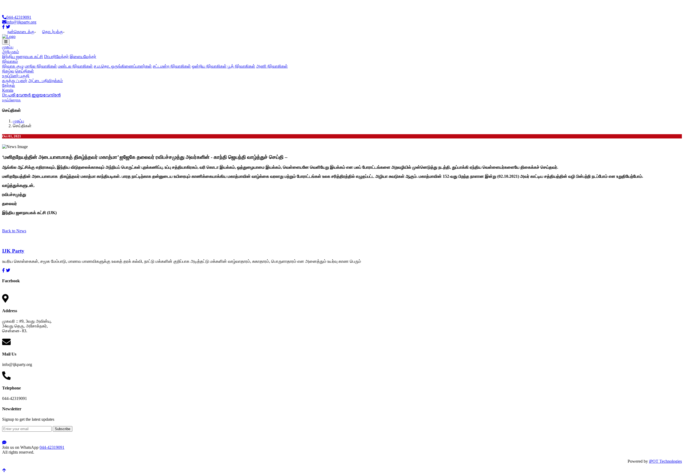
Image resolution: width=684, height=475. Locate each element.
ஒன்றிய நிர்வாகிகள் (209, 66)
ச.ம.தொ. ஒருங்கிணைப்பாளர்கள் (123, 66)
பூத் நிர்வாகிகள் (241, 66)
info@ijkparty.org (21, 22)
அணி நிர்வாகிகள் (272, 66)
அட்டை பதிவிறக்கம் (45, 80)
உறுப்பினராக (11, 100)
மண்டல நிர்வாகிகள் (75, 66)
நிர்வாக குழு (13, 66)
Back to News (14, 231)
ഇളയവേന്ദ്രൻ (46, 95)
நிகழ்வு (8, 71)
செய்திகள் (24, 71)
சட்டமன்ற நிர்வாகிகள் (172, 66)
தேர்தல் (8, 85)
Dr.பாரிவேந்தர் (56, 56)
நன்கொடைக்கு (20, 31)
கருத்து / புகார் (14, 80)
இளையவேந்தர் (83, 56)
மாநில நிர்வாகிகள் (41, 66)
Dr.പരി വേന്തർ (17, 95)
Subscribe (62, 429)
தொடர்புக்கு (52, 31)
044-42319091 (18, 17)
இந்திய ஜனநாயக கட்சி (22, 56)
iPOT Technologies (665, 461)
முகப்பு (7, 47)
